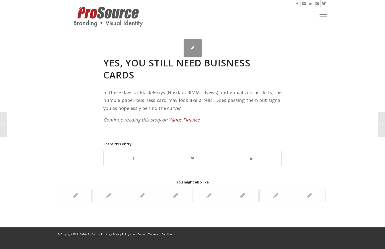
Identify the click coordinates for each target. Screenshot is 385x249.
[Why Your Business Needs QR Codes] (3, 124)
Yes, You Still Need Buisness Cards (176, 69)
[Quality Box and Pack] (142, 195)
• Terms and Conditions (160, 234)
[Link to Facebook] (297, 3)
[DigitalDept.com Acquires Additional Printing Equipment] (208, 195)
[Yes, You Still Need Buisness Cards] (193, 48)
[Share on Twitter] (192, 158)
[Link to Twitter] (324, 3)
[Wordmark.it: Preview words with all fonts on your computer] (108, 195)
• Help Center (138, 234)
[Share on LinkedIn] (251, 158)
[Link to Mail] (304, 3)
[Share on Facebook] (133, 158)
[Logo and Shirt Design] (75, 195)
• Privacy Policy (120, 234)
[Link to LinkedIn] (310, 3)
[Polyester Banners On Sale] (275, 195)
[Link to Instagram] (317, 3)
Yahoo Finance (184, 120)
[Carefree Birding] (175, 195)
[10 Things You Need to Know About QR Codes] (309, 195)
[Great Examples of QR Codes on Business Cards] (242, 195)
